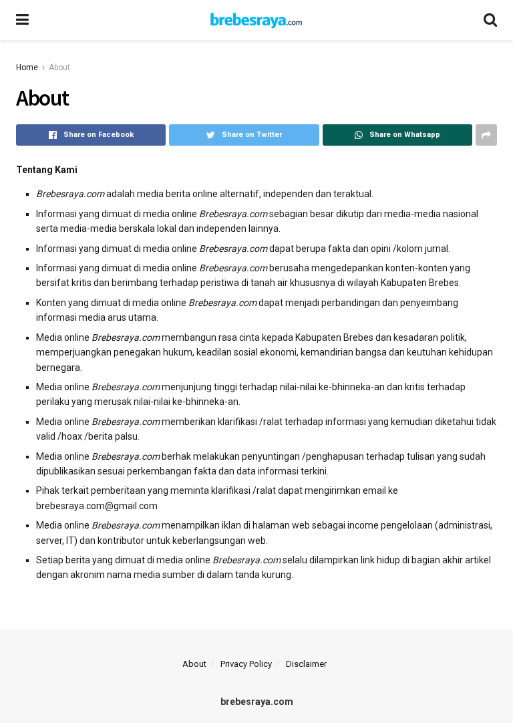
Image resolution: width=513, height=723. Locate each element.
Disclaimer (306, 664)
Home (27, 67)
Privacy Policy (246, 664)
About (59, 67)
